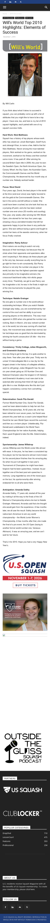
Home (5, 14)
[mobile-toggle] (4, 7)
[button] (46, 7)
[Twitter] (21, 2)
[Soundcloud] (15, 2)
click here (30, 889)
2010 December (16, 14)
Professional (20, 18)
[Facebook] (5, 2)
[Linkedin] (10, 2)
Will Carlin (29, 18)
